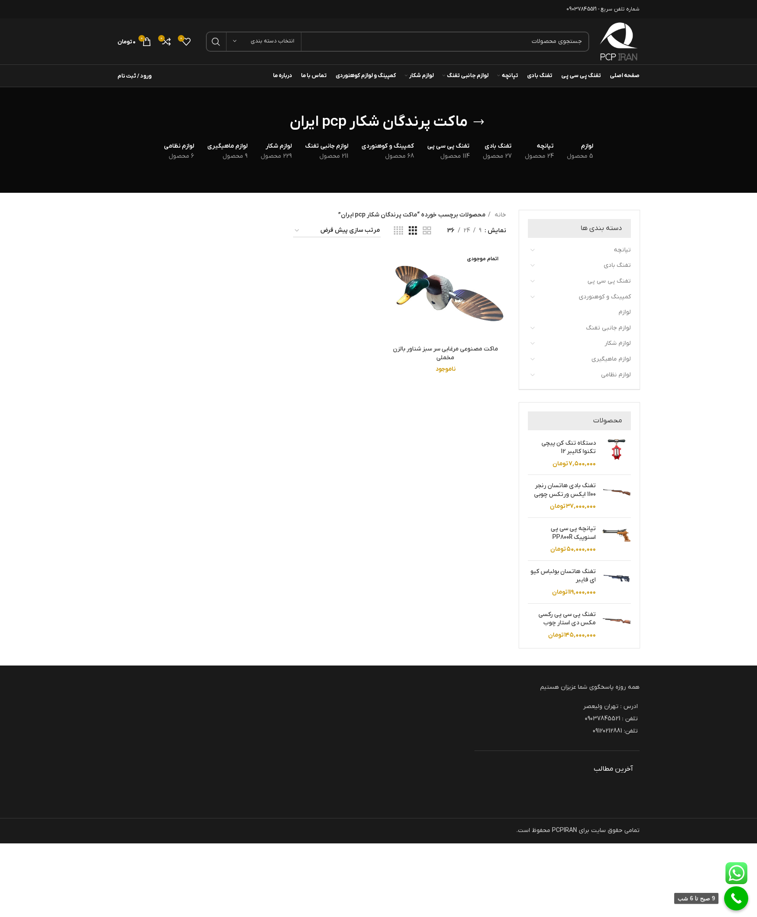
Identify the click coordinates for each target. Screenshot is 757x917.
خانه (499, 215)
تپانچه (622, 250)
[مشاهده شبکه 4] (398, 231)
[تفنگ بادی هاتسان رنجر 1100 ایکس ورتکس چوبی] (616, 496)
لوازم (625, 312)
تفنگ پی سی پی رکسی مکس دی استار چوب (567, 618)
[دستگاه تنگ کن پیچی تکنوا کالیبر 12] (616, 453)
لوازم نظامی (616, 375)
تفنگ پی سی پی (609, 281)
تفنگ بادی (617, 265)
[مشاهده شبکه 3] (413, 231)
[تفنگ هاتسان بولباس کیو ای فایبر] (616, 582)
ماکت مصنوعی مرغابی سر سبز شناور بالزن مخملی (445, 353)
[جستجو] (216, 42)
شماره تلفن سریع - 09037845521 (603, 9)
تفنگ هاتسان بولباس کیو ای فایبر (563, 575)
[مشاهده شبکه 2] (427, 231)
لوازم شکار (618, 343)
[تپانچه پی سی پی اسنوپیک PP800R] (616, 539)
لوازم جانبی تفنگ (608, 328)
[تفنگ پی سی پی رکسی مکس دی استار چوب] (616, 625)
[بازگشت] (479, 122)
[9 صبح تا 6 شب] (736, 898)
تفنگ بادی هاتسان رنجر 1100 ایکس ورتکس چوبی (565, 490)
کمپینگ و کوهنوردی (605, 297)
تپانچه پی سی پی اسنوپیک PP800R (573, 533)
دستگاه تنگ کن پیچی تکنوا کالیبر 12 (568, 447)
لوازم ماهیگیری (611, 359)
